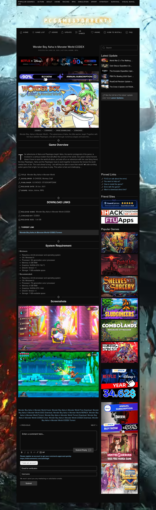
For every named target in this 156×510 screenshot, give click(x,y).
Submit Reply (81, 450)
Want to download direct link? (115, 189)
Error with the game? (112, 187)
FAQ (131, 32)
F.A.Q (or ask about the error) (115, 178)
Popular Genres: (26, 2)
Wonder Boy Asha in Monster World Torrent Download (66, 415)
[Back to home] (78, 17)
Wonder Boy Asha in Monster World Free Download (72, 410)
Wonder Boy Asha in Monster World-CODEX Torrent (70, 418)
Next (93, 425)
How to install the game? (113, 184)
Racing (66, 2)
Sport (94, 2)
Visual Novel (128, 2)
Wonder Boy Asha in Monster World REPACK (70, 412)
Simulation (83, 2)
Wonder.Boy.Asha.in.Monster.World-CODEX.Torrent (41, 232)
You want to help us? (112, 181)
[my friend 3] (119, 212)
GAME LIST (40, 32)
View (119, 242)
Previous (25, 425)
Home (25, 32)
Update (68, 32)
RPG (74, 2)
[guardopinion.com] (119, 203)
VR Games (82, 32)
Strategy (104, 2)
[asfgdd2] (119, 447)
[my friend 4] (119, 220)
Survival (115, 2)
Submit (29, 483)
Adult (49, 2)
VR (19, 4)
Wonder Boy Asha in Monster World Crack (34, 410)
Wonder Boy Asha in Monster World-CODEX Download (70, 417)
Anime (57, 2)
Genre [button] (55, 32)
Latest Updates (117, 98)
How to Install (114, 32)
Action (41, 2)
